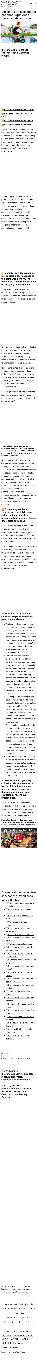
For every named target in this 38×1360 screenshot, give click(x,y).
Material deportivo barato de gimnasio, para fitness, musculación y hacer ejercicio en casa (11, 4)
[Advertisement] (19, 86)
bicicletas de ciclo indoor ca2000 (19, 109)
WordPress (20, 1352)
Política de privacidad (9, 1348)
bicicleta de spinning (23, 1058)
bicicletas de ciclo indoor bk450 (18, 120)
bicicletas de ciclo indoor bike (17, 125)
